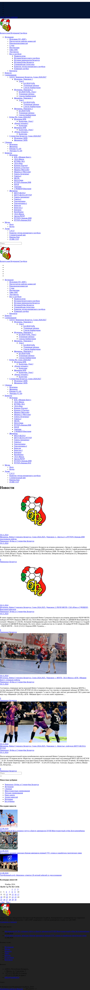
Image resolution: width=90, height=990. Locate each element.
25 (1, 900)
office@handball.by (12, 977)
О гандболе (9, 958)
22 (13, 897)
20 (7, 897)
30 (15, 900)
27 (7, 900)
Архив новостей (11, 797)
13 (7, 894)
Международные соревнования (17, 791)
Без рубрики (10, 801)
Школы (8, 955)
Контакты (9, 960)
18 (1, 897)
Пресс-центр (10, 795)
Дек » (8, 902)
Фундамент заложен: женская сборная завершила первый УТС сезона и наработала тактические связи (45, 936)
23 (15, 897)
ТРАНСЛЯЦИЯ (9, 17)
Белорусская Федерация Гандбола (13, 33)
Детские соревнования (14, 793)
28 (10, 900)
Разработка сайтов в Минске (11, 989)
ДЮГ (7, 953)
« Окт (2, 902)
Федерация (9, 787)
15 (13, 894)
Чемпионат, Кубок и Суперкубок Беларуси (22, 785)
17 (18, 894)
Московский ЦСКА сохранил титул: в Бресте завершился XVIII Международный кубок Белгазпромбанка (47, 931)
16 (15, 894)
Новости (8, 951)
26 (4, 900)
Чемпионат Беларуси (8, 562)
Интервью (9, 799)
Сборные (8, 789)
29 (13, 900)
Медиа (7, 949)
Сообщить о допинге (8, 922)
